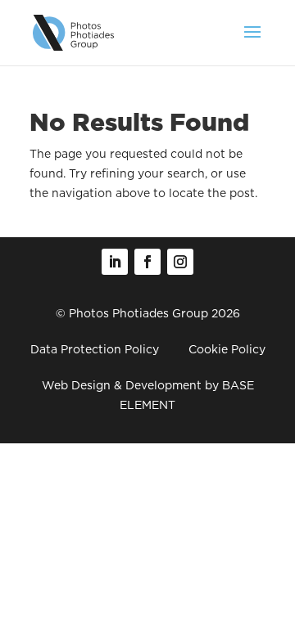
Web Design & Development (122, 385)
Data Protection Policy (94, 349)
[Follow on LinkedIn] (115, 262)
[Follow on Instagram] (180, 262)
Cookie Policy (227, 349)
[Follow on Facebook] (147, 262)
